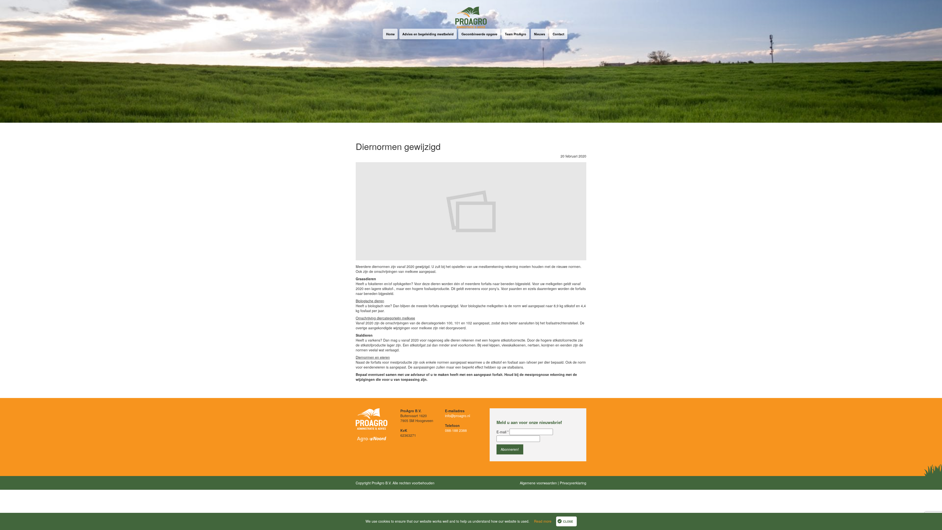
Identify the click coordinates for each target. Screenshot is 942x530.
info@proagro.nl (457, 415)
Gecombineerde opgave (479, 34)
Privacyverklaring (573, 482)
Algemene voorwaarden (538, 482)
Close (568, 521)
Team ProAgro (515, 34)
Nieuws (539, 34)
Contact (558, 34)
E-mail (503, 431)
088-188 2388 (456, 430)
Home (390, 34)
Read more (542, 521)
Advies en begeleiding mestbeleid (428, 34)
